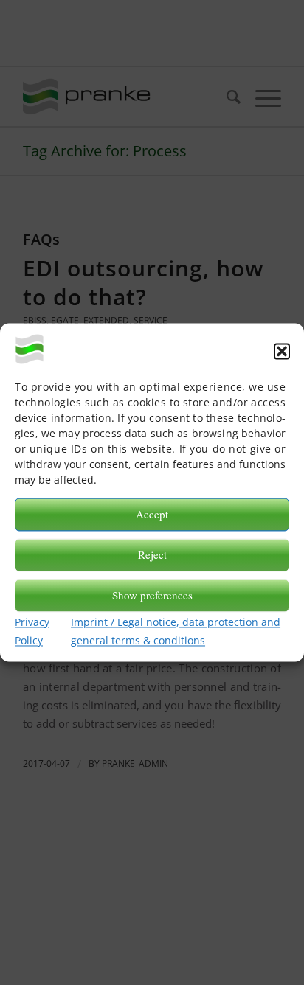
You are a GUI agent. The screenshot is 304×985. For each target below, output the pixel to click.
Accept (152, 514)
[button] (281, 351)
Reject (152, 555)
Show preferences (152, 595)
